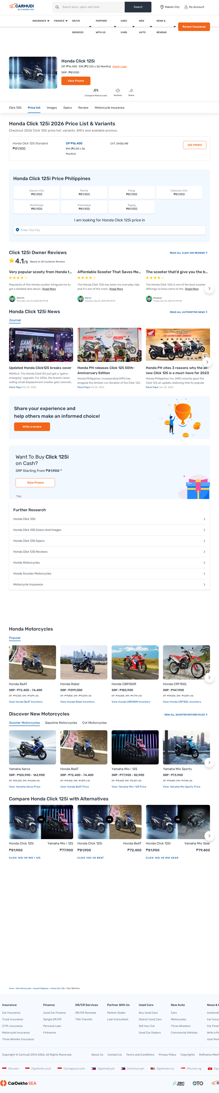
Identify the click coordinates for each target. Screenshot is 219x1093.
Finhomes (49, 1032)
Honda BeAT (18, 684)
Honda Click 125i (24, 519)
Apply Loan (119, 66)
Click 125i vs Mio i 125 (25, 857)
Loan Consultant (117, 1019)
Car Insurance (11, 1012)
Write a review (32, 426)
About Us (97, 1054)
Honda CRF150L (175, 684)
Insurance (39, 20)
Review (83, 108)
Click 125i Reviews (194, 253)
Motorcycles (178, 1019)
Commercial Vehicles (184, 1032)
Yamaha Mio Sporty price (184, 786)
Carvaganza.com (74, 1068)
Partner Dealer (116, 1012)
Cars (174, 1012)
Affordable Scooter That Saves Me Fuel (112, 272)
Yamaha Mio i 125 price (132, 786)
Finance (59, 20)
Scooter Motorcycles (191, 714)
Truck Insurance (12, 1019)
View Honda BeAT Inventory (26, 701)
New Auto (142, 26)
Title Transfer (83, 1019)
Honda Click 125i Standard (30, 143)
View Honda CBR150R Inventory (131, 701)
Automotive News (194, 312)
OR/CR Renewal (85, 1012)
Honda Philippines (41, 988)
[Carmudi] (22, 7)
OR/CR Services (77, 26)
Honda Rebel (69, 684)
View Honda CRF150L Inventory (182, 701)
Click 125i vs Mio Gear (162, 857)
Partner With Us (101, 26)
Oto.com (13, 1068)
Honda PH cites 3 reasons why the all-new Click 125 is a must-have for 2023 (177, 370)
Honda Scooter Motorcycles (32, 573)
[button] (209, 288)
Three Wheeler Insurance (18, 1039)
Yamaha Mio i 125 (124, 769)
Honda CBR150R (124, 684)
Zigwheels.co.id (41, 1068)
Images (52, 108)
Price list (34, 108)
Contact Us (115, 1054)
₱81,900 (37, 192)
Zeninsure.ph (135, 1068)
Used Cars (124, 26)
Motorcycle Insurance (109, 108)
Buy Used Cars (148, 1012)
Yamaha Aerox (19, 769)
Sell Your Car (147, 1026)
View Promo (76, 80)
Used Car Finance (54, 1012)
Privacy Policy (167, 1054)
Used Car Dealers (150, 1032)
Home (11, 988)
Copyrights (188, 1054)
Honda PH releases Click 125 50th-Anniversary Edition (106, 370)
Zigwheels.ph (106, 1068)
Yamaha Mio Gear (197, 843)
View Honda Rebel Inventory (77, 701)
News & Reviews (162, 26)
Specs (67, 108)
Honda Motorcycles (26, 562)
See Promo (195, 145)
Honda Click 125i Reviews (30, 552)
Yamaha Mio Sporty (177, 769)
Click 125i (15, 108)
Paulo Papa (15, 387)
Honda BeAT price (78, 786)
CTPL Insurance (12, 1026)
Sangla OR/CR (52, 1019)
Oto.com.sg (194, 1068)
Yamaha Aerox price (27, 786)
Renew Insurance (194, 26)
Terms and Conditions (140, 1054)
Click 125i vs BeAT (90, 857)
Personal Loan (52, 1026)
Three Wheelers (181, 1026)
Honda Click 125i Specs (28, 541)
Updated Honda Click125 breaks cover (40, 368)
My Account (196, 7)
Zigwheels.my (165, 1068)
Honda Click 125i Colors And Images (37, 530)
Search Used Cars (150, 1019)
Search (138, 7)
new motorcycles (23, 988)
